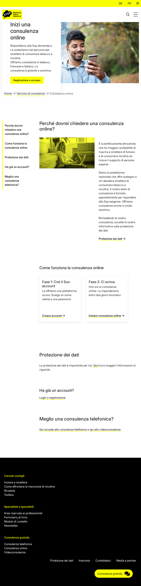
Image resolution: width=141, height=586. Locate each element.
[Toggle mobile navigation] (136, 14)
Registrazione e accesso (26, 80)
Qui (95, 365)
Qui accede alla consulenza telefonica (63, 429)
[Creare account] (60, 299)
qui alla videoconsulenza (105, 429)
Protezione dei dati (111, 238)
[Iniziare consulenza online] (106, 299)
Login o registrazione (52, 397)
